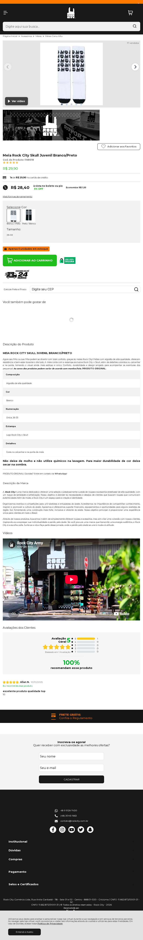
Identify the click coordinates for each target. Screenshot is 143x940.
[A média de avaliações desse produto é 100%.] (10, 162)
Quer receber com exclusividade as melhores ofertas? (71, 745)
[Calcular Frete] (136, 289)
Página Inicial (10, 36)
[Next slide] (135, 67)
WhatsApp (61, 474)
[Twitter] (81, 832)
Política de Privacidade (50, 923)
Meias (39, 36)
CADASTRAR (72, 779)
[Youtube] (71, 832)
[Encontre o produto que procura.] (134, 26)
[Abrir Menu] (5, 12)
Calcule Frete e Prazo (15, 289)
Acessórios (26, 36)
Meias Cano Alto (54, 36)
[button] (62, 104)
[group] (71, 716)
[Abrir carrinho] (133, 13)
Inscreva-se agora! (71, 742)
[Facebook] (53, 832)
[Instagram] (62, 832)
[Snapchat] (90, 832)
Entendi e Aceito (24, 931)
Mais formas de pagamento (17, 196)
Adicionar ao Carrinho (33, 260)
